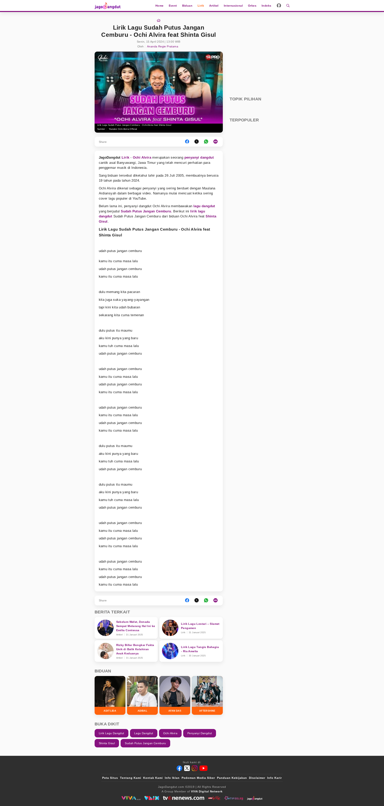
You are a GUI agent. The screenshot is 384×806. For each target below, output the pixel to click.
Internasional (233, 5)
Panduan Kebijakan (232, 777)
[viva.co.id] (131, 798)
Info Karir (274, 777)
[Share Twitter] (196, 142)
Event (173, 5)
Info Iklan (172, 777)
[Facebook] (179, 768)
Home (159, 5)
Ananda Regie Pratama (162, 46)
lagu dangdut (204, 206)
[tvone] (183, 798)
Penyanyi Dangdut (199, 733)
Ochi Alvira (142, 157)
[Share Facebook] (187, 142)
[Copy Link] (217, 142)
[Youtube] (203, 768)
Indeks (266, 5)
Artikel (214, 5)
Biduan (187, 5)
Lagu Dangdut (143, 733)
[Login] (279, 5)
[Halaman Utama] (109, 5)
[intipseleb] (233, 798)
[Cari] (287, 5)
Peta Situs (110, 777)
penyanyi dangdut (199, 157)
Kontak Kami (153, 777)
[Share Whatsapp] (206, 142)
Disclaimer (257, 777)
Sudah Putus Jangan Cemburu (146, 211)
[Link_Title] (158, 20)
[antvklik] (214, 798)
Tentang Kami (130, 777)
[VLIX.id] (151, 798)
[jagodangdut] (254, 798)
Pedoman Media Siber (198, 777)
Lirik (201, 5)
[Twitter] (187, 768)
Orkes (252, 5)
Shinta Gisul (107, 743)
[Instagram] (194, 768)
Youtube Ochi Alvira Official (123, 129)
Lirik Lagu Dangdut (111, 733)
